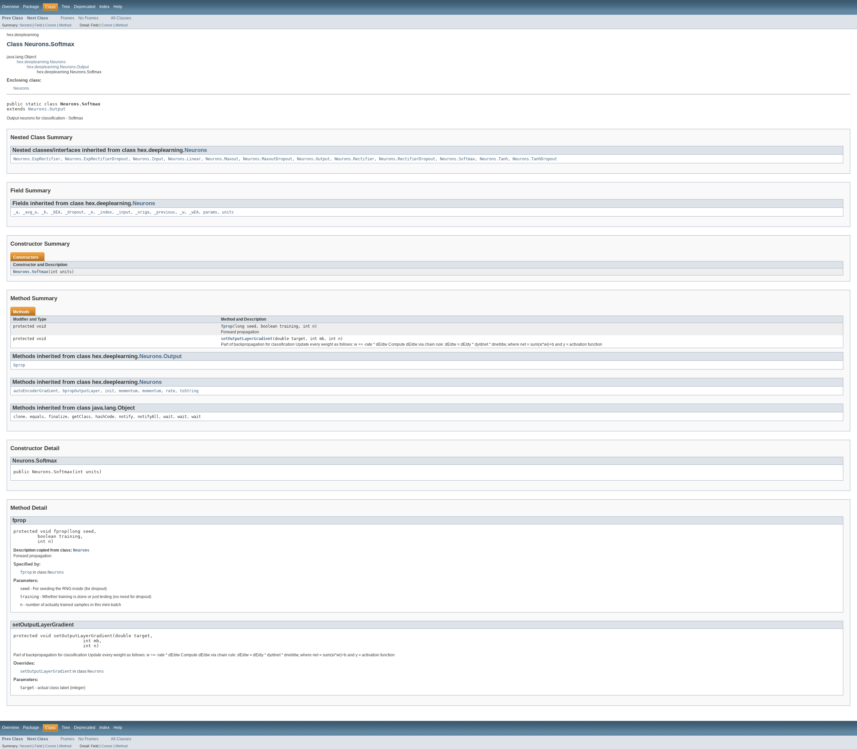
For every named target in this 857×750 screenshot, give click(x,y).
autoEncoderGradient (35, 391)
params (210, 212)
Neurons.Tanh (494, 159)
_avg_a (30, 212)
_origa (142, 212)
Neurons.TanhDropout (535, 159)
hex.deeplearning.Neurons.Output (58, 67)
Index (104, 6)
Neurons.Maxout (222, 159)
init (109, 391)
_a (15, 212)
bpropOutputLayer (81, 391)
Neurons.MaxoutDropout (267, 159)
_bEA (55, 212)
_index (105, 212)
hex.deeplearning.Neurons (41, 62)
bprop (19, 365)
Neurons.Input (148, 159)
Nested (25, 25)
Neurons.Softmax (457, 159)
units (228, 212)
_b (44, 212)
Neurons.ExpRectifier (36, 159)
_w (182, 212)
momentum (128, 391)
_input (123, 212)
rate (170, 391)
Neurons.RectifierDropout (407, 159)
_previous (164, 212)
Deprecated (84, 6)
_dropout (74, 212)
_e (90, 212)
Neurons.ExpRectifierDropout (96, 159)
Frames (67, 18)
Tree (66, 6)
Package (31, 6)
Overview (10, 6)
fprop (227, 326)
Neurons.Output (47, 108)
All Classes (121, 18)
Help (117, 6)
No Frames (88, 18)
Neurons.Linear (184, 159)
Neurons (21, 88)
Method (65, 25)
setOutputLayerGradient (246, 338)
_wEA (194, 212)
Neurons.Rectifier (354, 159)
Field (38, 25)
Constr (50, 25)
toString (189, 391)
